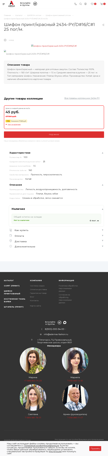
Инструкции (55, 451)
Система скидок (37, 286)
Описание (15, 185)
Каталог (9, 280)
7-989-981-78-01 (33, 417)
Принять (95, 448)
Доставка (20, 241)
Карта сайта (35, 306)
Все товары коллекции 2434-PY (82, 98)
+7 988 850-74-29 (33, 380)
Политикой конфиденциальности (41, 445)
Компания (36, 280)
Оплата (19, 236)
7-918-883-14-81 (75, 380)
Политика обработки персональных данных (68, 288)
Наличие (18, 208)
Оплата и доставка (38, 289)
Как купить (21, 230)
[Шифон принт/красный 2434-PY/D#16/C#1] (54, 46)
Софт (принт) (12, 286)
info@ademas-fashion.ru (56, 334)
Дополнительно (24, 246)
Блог (32, 297)
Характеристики (19, 153)
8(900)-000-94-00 (54, 329)
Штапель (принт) (14, 307)
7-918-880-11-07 (75, 417)
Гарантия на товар (38, 293)
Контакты (34, 300)
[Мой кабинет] (85, 4)
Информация (66, 280)
